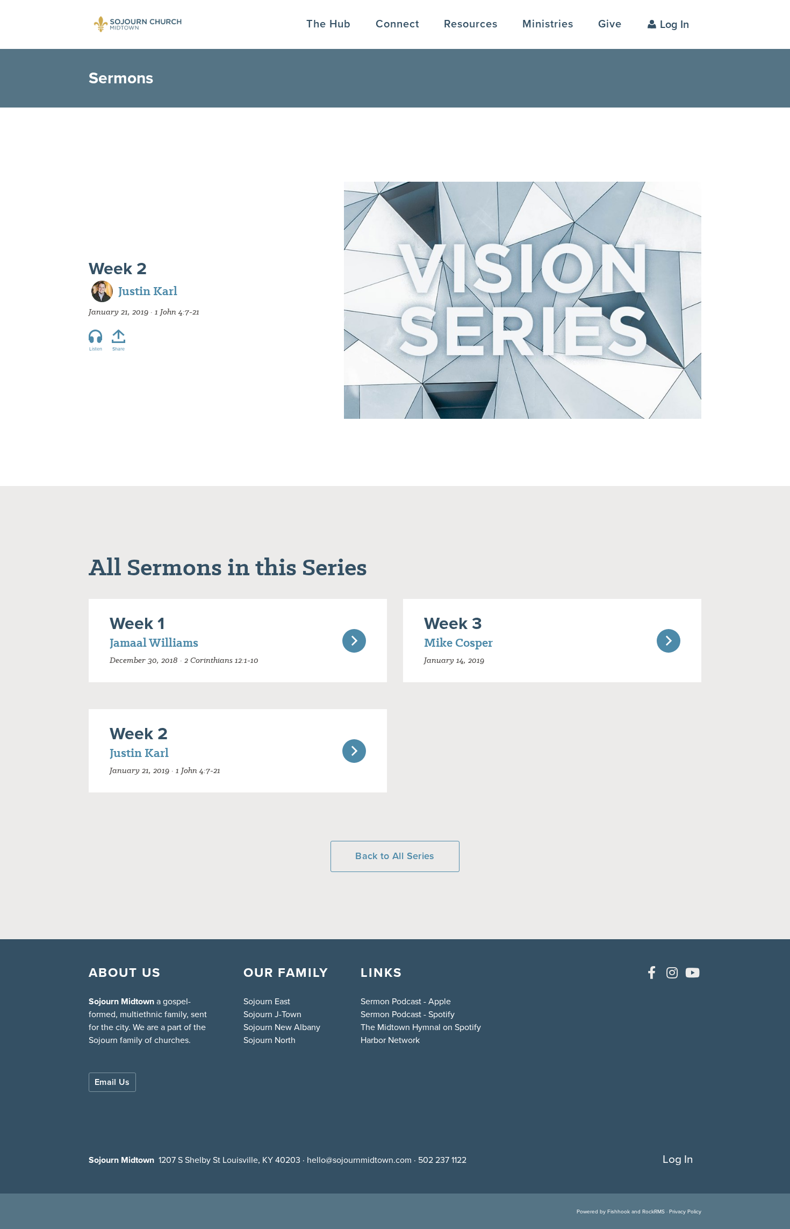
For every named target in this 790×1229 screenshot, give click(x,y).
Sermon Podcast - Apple (406, 1001)
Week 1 (137, 623)
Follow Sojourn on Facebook (651, 972)
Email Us (112, 1082)
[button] (397, 23)
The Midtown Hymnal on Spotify (421, 1027)
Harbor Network (390, 1040)
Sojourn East (266, 1001)
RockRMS (653, 1211)
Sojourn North (269, 1040)
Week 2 (118, 268)
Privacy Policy (685, 1211)
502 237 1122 (442, 1160)
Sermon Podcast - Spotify (408, 1014)
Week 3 (453, 623)
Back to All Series (394, 856)
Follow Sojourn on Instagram (671, 972)
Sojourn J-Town (272, 1014)
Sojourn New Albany (281, 1027)
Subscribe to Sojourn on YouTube (692, 972)
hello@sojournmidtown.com (359, 1160)
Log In (674, 24)
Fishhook (618, 1211)
